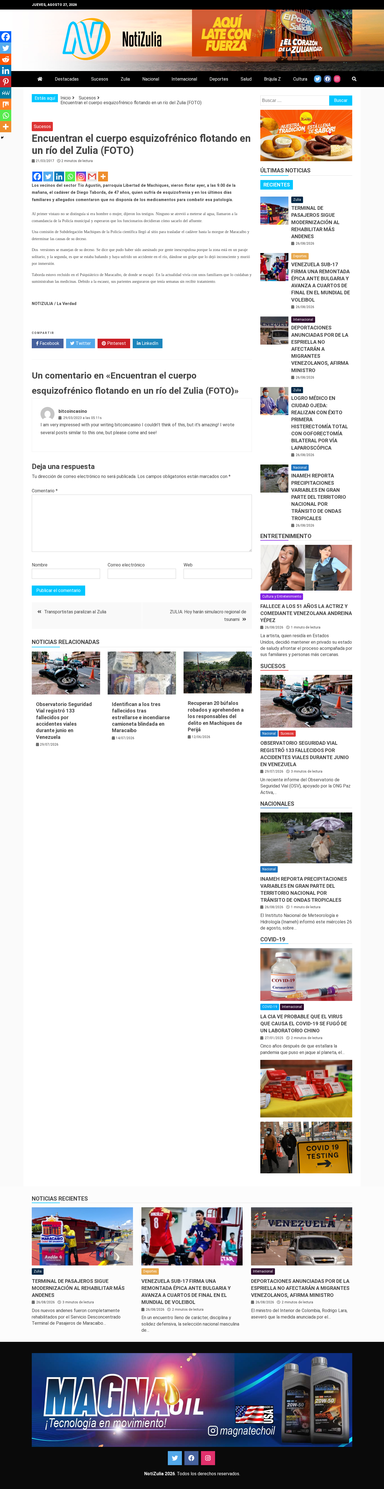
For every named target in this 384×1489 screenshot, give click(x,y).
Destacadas (67, 79)
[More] (103, 176)
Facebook (49, 343)
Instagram (208, 1458)
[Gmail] (92, 176)
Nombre (40, 565)
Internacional (184, 79)
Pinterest (116, 343)
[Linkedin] (59, 176)
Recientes (276, 185)
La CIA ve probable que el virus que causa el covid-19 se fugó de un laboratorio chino (303, 1023)
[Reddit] (5, 59)
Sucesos (99, 79)
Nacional (150, 79)
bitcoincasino (72, 411)
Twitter (82, 343)
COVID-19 (272, 939)
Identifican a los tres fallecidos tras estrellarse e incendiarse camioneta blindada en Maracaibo (141, 717)
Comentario (45, 490)
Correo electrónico (126, 565)
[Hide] (2, 137)
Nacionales (277, 803)
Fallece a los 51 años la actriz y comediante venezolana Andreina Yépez (306, 613)
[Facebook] (37, 176)
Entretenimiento (285, 536)
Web (188, 565)
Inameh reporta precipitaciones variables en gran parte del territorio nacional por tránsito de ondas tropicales (318, 497)
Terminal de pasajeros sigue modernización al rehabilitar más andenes (315, 222)
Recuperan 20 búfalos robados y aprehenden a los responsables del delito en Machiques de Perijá (216, 716)
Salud (246, 79)
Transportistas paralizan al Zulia (75, 611)
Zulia (125, 79)
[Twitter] (48, 176)
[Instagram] (81, 176)
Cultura (300, 79)
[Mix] (5, 104)
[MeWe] (5, 93)
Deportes (218, 79)
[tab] (276, 185)
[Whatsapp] (70, 176)
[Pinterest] (5, 81)
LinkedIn (149, 343)
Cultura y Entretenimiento (281, 596)
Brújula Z (272, 79)
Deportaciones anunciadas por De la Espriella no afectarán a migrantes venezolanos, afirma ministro (320, 349)
